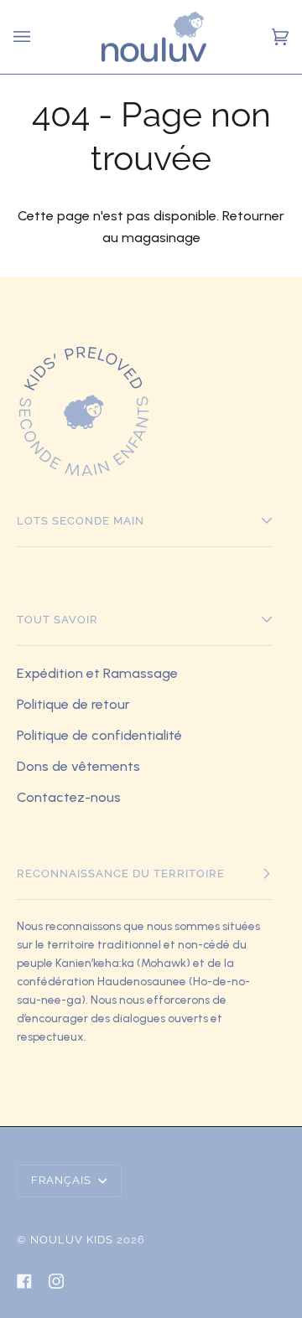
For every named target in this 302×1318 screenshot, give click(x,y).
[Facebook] (24, 1281)
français (63, 1180)
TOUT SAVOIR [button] (57, 619)
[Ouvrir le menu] (24, 37)
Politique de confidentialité (99, 735)
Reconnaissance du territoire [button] (121, 873)
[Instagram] (56, 1281)
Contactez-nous (69, 797)
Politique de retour (73, 704)
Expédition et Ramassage (97, 673)
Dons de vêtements (78, 766)
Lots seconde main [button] (80, 520)
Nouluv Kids (71, 1239)
